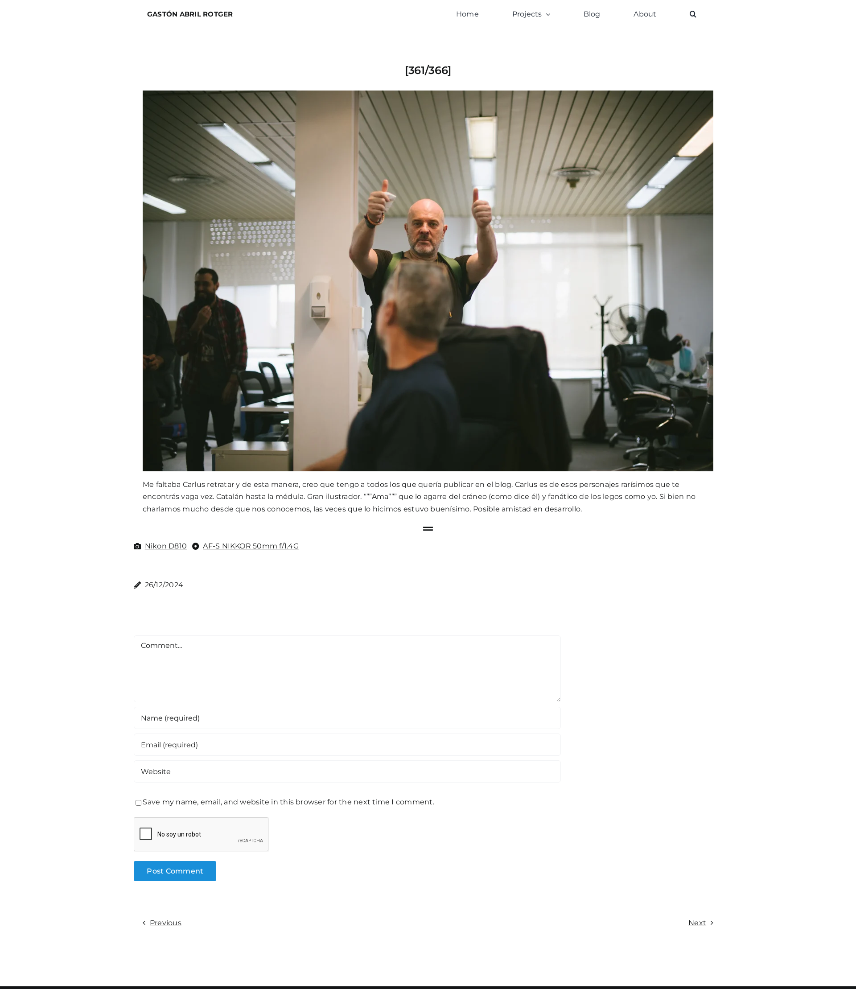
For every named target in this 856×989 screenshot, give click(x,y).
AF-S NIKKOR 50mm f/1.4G (251, 546)
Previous (165, 923)
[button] (693, 14)
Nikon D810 (166, 546)
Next (697, 923)
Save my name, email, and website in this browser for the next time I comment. (288, 802)
